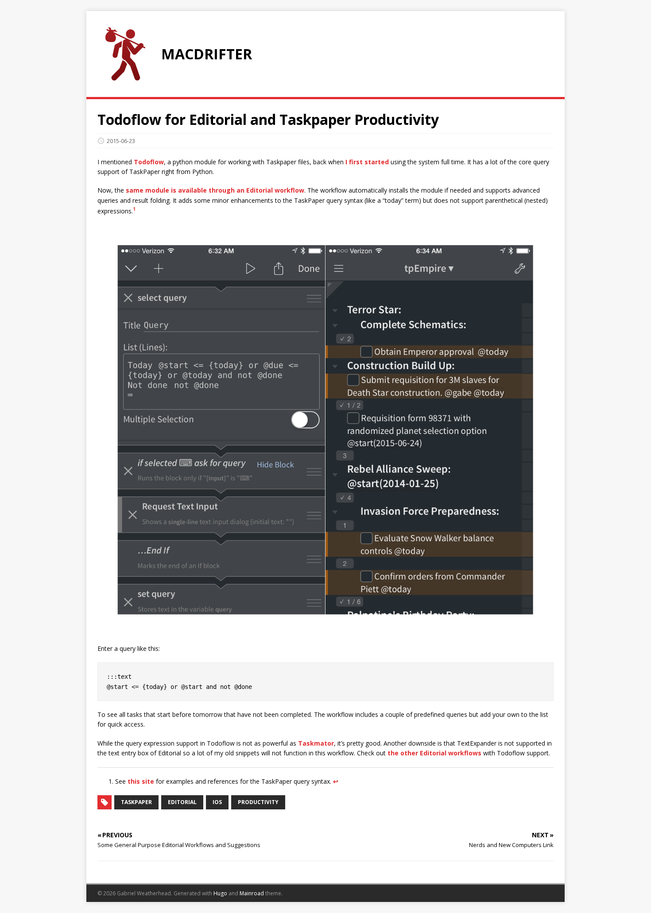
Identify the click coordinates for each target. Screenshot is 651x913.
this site (141, 781)
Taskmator (316, 743)
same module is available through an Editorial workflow (215, 190)
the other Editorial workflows (434, 753)
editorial (182, 802)
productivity (258, 802)
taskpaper (136, 802)
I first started (367, 162)
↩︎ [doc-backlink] (335, 781)
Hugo (220, 893)
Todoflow (149, 162)
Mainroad (252, 893)
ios (217, 802)
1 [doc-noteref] (134, 209)
